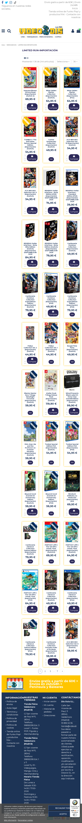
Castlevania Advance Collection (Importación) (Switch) (51, 596)
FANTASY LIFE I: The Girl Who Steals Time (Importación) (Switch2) (51, 548)
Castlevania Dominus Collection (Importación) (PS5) (51, 299)
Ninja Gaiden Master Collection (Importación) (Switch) (51, 94)
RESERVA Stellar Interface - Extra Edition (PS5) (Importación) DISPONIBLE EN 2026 (51, 195)
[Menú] (78, 800)
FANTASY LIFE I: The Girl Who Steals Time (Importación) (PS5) (30, 596)
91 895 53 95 (67, 723)
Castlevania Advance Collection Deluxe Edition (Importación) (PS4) (30, 646)
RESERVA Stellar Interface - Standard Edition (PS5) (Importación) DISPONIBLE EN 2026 (72, 196)
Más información (10, 820)
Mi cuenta (48, 705)
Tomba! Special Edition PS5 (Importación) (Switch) (51, 447)
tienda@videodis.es (70, 726)
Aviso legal (12, 708)
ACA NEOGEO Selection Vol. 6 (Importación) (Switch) (72, 644)
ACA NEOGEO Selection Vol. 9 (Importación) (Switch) (30, 193)
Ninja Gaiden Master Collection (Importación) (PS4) (72, 94)
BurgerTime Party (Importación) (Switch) (72, 348)
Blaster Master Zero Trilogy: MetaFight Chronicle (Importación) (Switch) (30, 397)
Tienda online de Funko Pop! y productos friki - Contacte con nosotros (64, 14)
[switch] (75, 815)
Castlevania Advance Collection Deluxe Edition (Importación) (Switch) (30, 549)
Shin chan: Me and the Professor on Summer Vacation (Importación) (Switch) (30, 449)
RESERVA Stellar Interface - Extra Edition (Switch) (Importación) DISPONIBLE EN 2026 (51, 247)
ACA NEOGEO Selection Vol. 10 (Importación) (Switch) (72, 142)
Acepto (63, 814)
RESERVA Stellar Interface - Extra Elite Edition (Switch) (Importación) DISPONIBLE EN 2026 (30, 248)
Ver (51, 159)
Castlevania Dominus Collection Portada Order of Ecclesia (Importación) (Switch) (51, 647)
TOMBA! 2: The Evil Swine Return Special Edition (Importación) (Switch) (30, 144)
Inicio (75, 8)
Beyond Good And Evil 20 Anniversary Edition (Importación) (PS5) (51, 498)
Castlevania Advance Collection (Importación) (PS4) (72, 596)
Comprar (32, 108)
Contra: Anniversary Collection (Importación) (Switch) (51, 143)
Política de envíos (12, 703)
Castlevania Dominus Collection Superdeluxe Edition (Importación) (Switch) (30, 301)
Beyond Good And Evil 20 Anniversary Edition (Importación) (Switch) (30, 498)
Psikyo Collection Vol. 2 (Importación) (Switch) (30, 348)
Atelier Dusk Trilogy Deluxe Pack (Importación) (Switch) (51, 396)
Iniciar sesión (50, 701)
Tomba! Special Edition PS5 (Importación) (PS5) (72, 447)
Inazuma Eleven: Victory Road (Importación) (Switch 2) (30, 93)
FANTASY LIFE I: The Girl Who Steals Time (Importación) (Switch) (72, 548)
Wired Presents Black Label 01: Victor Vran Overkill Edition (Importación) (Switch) (72, 397)
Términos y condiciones (12, 713)
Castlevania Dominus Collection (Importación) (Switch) (72, 247)
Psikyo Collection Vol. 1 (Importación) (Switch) (51, 348)
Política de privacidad (12, 719)
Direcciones (49, 715)
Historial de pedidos (49, 710)
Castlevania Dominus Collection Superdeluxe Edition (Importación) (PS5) (72, 301)
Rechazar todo (63, 808)
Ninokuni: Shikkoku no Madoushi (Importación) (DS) (72, 497)
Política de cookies (12, 726)
